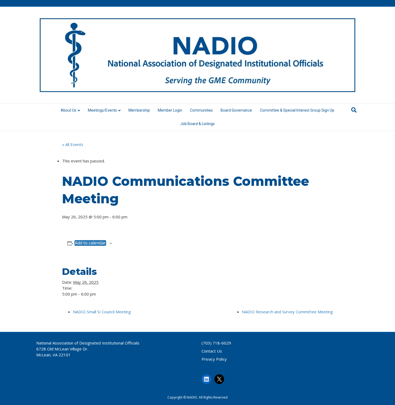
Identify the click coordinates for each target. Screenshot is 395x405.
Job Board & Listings (197, 124)
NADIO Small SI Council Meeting (102, 311)
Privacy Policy (214, 359)
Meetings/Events (102, 110)
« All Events (72, 144)
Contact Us (212, 351)
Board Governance (236, 110)
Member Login (170, 110)
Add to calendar (90, 243)
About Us (68, 110)
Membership (139, 110)
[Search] (354, 110)
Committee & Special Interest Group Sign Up (297, 110)
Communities (201, 110)
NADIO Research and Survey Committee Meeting (287, 311)
